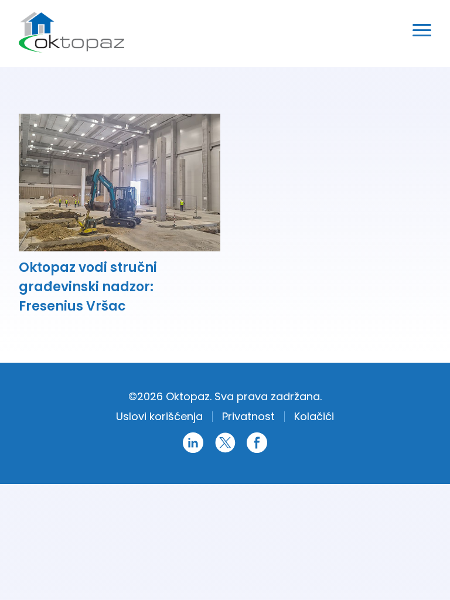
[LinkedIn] (193, 451)
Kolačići (314, 416)
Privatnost (248, 416)
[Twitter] (225, 451)
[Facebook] (257, 451)
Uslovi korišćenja (159, 416)
